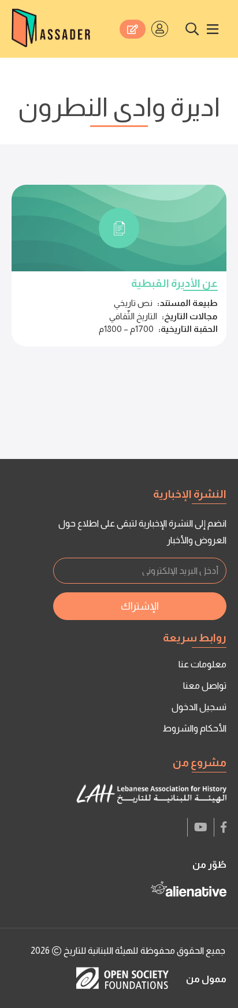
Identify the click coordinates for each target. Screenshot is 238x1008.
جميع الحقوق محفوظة (182, 950)
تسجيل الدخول (199, 707)
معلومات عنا (202, 664)
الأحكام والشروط (194, 728)
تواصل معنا (204, 685)
